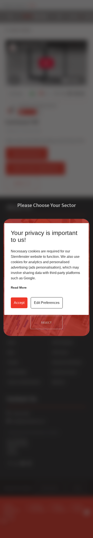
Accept (19, 303)
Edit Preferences (46, 303)
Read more (19, 287)
